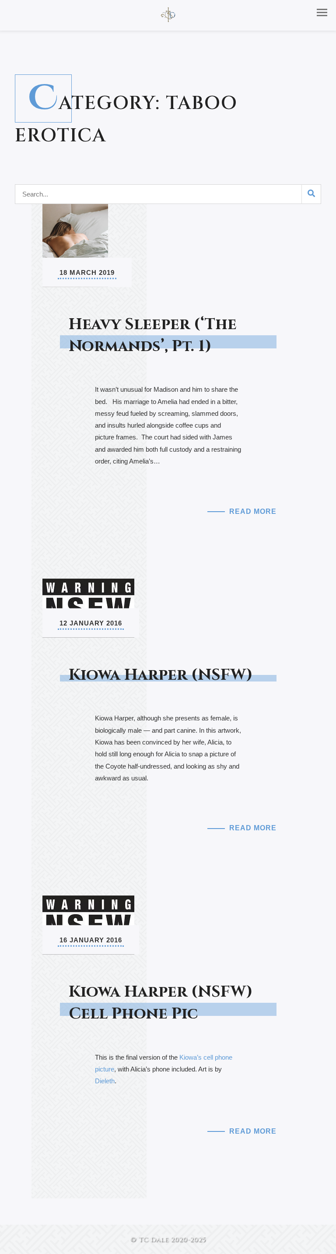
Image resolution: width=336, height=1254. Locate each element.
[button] (322, 12)
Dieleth (105, 1081)
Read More (252, 511)
